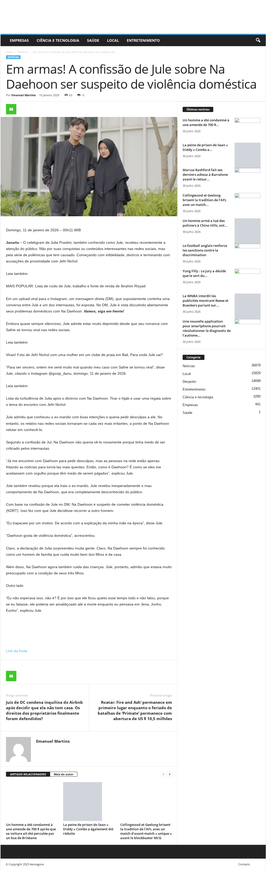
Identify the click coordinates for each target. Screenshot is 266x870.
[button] (258, 40)
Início (9, 52)
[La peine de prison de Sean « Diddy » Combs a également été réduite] (89, 801)
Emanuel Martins (23, 95)
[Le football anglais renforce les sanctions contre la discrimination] (248, 253)
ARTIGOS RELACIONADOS (28, 774)
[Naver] (11, 109)
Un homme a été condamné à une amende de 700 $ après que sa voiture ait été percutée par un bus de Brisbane (31, 831)
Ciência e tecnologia (58, 40)
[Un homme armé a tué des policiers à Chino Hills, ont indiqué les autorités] (248, 231)
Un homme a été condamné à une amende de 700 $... (206, 122)
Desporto (189, 382)
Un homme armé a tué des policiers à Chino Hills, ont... (205, 223)
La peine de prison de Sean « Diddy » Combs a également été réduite (88, 829)
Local (113, 40)
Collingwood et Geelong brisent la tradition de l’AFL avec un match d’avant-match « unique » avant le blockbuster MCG (146, 831)
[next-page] (169, 774)
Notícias (23, 52)
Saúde (93, 40)
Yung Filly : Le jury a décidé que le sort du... (204, 273)
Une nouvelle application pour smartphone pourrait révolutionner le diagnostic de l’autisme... (207, 328)
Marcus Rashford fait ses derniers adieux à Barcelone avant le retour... (205, 175)
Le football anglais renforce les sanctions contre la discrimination (205, 250)
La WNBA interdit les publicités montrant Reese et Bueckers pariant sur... (205, 301)
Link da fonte (16, 651)
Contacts (244, 864)
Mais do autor (64, 774)
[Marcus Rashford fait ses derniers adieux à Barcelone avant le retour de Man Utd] (248, 177)
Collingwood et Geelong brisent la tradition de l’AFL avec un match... (205, 200)
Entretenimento (143, 40)
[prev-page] (163, 774)
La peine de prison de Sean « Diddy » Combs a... (205, 147)
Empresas (19, 40)
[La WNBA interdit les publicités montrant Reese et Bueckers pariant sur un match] (248, 306)
